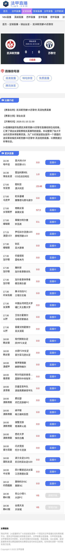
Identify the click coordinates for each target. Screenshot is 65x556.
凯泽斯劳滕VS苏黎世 (43, 24)
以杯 (5, 319)
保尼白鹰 (19, 438)
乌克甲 (6, 200)
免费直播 (44, 78)
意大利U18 (20, 160)
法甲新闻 (59, 11)
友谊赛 (6, 307)
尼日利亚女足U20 (23, 462)
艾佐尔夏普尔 (21, 315)
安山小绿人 (20, 493)
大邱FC (18, 497)
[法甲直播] (15, 7)
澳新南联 (7, 402)
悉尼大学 (19, 434)
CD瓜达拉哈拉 (22, 176)
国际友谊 (7, 461)
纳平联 (18, 410)
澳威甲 (6, 366)
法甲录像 (48, 11)
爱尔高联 (7, 449)
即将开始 (52, 495)
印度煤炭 (19, 255)
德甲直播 (54, 17)
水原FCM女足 (22, 351)
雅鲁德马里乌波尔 (24, 200)
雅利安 (18, 267)
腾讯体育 (11, 85)
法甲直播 (16, 11)
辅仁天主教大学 (22, 307)
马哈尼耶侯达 (21, 319)
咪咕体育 (27, 78)
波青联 (6, 390)
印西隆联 (7, 485)
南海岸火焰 (20, 426)
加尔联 (6, 259)
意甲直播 (42, 17)
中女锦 (6, 473)
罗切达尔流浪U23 (23, 232)
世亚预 (6, 188)
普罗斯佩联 (20, 362)
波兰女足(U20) (22, 458)
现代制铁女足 (21, 339)
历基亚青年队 (21, 386)
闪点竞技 (19, 446)
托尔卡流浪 (20, 450)
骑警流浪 (19, 422)
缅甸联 (6, 224)
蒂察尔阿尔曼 (21, 220)
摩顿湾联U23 (21, 236)
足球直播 (26, 11)
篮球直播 (37, 11)
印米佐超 (7, 295)
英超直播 (18, 17)
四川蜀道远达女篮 (24, 470)
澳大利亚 (19, 188)
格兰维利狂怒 (21, 414)
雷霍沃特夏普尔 (22, 327)
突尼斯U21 (20, 164)
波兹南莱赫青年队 (24, 390)
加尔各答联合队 (22, 271)
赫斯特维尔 (20, 366)
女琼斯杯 (7, 212)
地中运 (6, 164)
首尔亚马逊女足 (22, 355)
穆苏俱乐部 (20, 283)
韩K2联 (6, 497)
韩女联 (6, 342)
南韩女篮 (19, 208)
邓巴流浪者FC (22, 402)
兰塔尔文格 (20, 295)
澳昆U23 (7, 235)
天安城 (18, 509)
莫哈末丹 (19, 259)
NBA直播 (6, 17)
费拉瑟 (18, 398)
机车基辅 (19, 196)
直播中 (53, 162)
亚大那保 (19, 247)
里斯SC (18, 485)
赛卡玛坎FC (21, 291)
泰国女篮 (19, 212)
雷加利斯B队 (21, 172)
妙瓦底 (18, 224)
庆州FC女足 (21, 343)
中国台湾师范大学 (24, 303)
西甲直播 (30, 17)
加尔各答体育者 (22, 279)
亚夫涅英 (19, 331)
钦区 (17, 244)
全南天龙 (19, 505)
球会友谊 (25, 24)
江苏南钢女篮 (21, 473)
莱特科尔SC (21, 481)
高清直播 (11, 78)
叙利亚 (18, 184)
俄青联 (6, 378)
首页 (5, 11)
